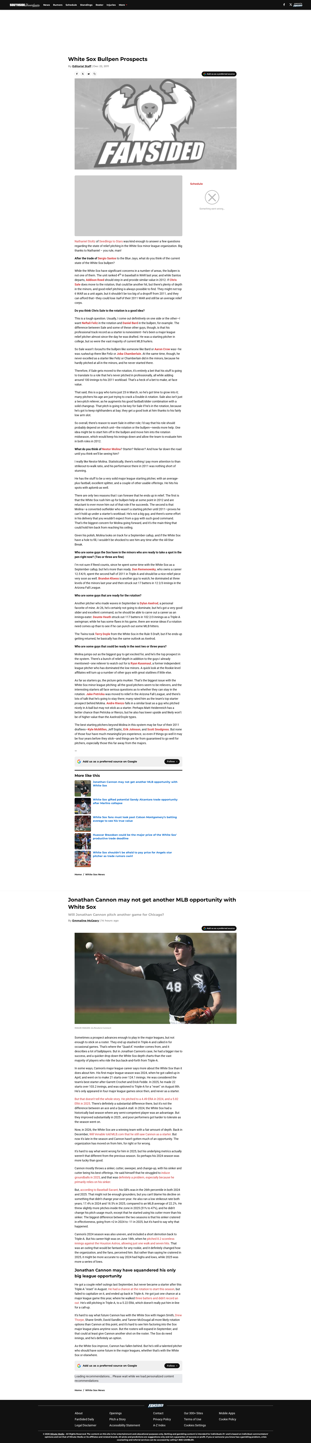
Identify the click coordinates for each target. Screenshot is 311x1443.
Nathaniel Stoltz (85, 241)
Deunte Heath (102, 617)
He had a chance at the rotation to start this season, (141, 1289)
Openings (115, 1413)
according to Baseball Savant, (99, 1189)
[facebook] (284, 4)
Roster (99, 4)
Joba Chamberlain (129, 353)
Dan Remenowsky (144, 569)
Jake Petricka (95, 694)
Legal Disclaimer (85, 1425)
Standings (86, 4)
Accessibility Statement (124, 1425)
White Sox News (95, 874)
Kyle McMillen (97, 729)
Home (78, 874)
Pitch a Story (117, 1419)
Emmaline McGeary (85, 920)
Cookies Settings (195, 1425)
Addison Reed (95, 280)
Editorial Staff (81, 66)
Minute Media (57, 1434)
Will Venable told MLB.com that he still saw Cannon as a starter (130, 1134)
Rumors (57, 4)
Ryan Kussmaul (141, 663)
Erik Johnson (131, 729)
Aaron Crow (162, 349)
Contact (158, 1413)
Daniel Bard (130, 323)
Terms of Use (192, 1419)
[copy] (94, 74)
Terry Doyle (102, 634)
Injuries (111, 4)
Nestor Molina (111, 449)
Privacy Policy (162, 1419)
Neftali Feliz (90, 323)
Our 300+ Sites (193, 1413)
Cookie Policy (227, 1419)
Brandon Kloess (108, 578)
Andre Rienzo (115, 703)
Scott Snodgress (158, 729)
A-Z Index (159, 1425)
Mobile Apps (227, 1413)
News (46, 4)
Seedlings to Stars (111, 241)
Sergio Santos (107, 258)
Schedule (71, 4)
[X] (290, 4)
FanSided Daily (84, 1419)
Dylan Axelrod (149, 603)
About (79, 1413)
